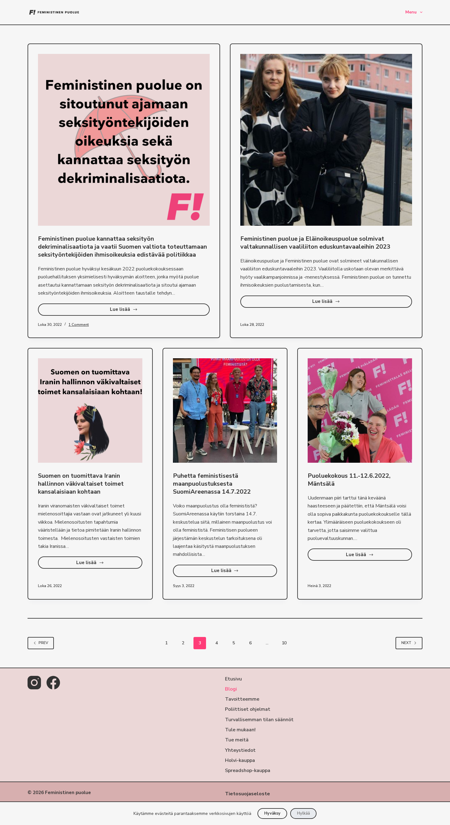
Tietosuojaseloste (247, 793)
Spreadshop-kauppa (247, 770)
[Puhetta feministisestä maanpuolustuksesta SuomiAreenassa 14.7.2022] (225, 410)
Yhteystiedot (240, 750)
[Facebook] (53, 682)
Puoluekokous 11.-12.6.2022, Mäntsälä (349, 480)
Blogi (231, 689)
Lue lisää (139, 310)
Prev (43, 642)
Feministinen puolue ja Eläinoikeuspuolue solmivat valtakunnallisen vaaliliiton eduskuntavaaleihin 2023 (315, 243)
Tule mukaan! (240, 730)
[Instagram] (34, 682)
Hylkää (303, 813)
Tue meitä (237, 740)
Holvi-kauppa (240, 760)
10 (284, 643)
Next (406, 642)
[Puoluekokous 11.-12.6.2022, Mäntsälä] (360, 410)
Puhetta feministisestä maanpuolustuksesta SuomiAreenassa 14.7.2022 (212, 484)
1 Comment (79, 324)
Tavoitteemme (242, 699)
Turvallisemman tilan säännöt (259, 720)
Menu (411, 12)
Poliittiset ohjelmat (247, 709)
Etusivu (233, 679)
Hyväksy (272, 813)
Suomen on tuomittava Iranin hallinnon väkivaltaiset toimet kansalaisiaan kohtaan (81, 484)
